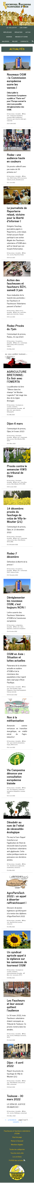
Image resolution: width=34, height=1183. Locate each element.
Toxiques (21, 314)
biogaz (8, 744)
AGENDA (9, 36)
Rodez (15, 178)
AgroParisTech (14, 922)
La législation (19, 625)
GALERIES (5, 41)
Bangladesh (22, 690)
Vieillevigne (17, 1035)
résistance (17, 867)
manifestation (10, 867)
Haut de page (17, 1137)
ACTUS (28, 32)
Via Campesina (14, 789)
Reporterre (17, 254)
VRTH (18, 178)
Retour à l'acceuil (17, 1141)
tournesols (24, 178)
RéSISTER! (19, 32)
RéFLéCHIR (7, 32)
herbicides (16, 314)
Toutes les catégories (17, 1149)
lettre (21, 626)
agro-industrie (16, 119)
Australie (14, 692)
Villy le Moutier (18, 439)
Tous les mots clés (17, 1153)
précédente (12, 1120)
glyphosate (10, 314)
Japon (19, 688)
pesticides (23, 312)
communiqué (23, 342)
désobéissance (20, 179)
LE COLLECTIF (12, 27)
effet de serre (14, 744)
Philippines (10, 690)
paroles (20, 922)
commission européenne (16, 115)
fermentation (21, 742)
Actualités (18, 114)
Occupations (19, 341)
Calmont (9, 179)
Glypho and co (19, 310)
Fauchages (18, 435)
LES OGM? (23, 27)
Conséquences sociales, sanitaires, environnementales (15, 406)
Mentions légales (17, 1145)
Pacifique (15, 688)
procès (13, 179)
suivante (16, 1122)
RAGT (11, 178)
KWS (23, 439)
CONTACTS (24, 41)
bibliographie (10, 411)
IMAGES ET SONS (21, 36)
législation (9, 628)
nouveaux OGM (10, 117)
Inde (18, 690)
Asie (11, 688)
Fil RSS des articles (16, 1160)
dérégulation (16, 791)
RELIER (15, 41)
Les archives (17, 1157)
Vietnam (9, 692)
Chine (14, 690)
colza (21, 482)
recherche (9, 924)
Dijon (8, 439)
